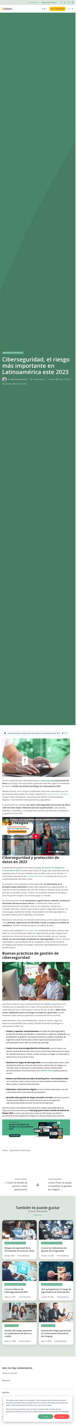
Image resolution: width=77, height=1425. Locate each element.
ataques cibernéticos (35, 876)
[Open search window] (69, 9)
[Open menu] (72, 9)
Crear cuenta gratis (58, 9)
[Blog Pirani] (38, 1184)
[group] (36, 733)
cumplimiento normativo (57, 794)
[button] (5, 733)
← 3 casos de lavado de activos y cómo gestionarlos (15, 1186)
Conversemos (33, 2)
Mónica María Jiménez (19, 379)
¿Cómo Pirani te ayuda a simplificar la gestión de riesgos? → (60, 1186)
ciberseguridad (47, 780)
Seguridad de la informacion (13, 353)
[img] (62, 733)
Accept (45, 1416)
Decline (61, 1416)
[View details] (61, 2)
